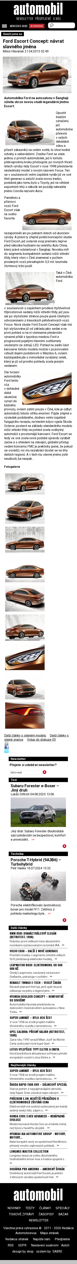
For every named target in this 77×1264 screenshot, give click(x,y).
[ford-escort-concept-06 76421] (25, 598)
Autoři (65, 1245)
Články (45, 1208)
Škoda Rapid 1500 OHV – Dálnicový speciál (38, 1084)
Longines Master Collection (29, 1151)
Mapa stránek (49, 1233)
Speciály (63, 1208)
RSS (11, 1245)
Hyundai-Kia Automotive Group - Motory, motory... (38, 1135)
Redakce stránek (16, 1239)
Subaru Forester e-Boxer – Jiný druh (35, 788)
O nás (57, 18)
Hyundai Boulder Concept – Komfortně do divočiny (37, 998)
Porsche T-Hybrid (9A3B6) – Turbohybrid (36, 862)
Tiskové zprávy (21, 1214)
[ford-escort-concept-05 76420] (25, 569)
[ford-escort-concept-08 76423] (25, 657)
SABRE (57, 1251)
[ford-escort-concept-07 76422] (25, 627)
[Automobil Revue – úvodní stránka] (38, 31)
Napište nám (41, 1239)
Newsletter (24, 18)
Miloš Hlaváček (13, 51)
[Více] (64, 847)
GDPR (22, 1245)
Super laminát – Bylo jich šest (31, 1017)
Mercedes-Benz (19, 26)
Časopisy (46, 1214)
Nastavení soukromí (44, 1245)
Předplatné (43, 18)
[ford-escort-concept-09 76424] (25, 715)
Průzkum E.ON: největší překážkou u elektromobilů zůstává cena (34, 1100)
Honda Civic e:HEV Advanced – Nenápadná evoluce (37, 1118)
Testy (30, 1208)
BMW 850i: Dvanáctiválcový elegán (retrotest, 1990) (33, 935)
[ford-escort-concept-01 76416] (25, 686)
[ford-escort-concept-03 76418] (25, 483)
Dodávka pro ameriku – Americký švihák (37, 1169)
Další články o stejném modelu (25, 735)
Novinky (14, 1208)
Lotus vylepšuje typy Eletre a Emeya (34, 1049)
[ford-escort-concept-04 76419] (25, 540)
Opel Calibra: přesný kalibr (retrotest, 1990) (37, 1033)
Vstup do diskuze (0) (41, 740)
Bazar (63, 1214)
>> (33, 839)
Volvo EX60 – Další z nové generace (34, 951)
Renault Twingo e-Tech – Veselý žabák (35, 982)
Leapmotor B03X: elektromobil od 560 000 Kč (36, 967)
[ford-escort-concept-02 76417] (25, 510)
